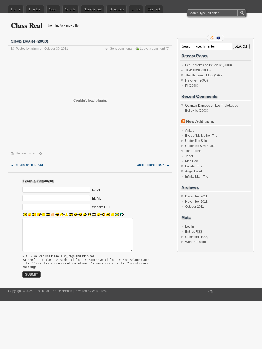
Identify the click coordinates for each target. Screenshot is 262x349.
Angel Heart (193, 171)
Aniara (189, 130)
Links (136, 9)
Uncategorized (26, 153)
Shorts (70, 9)
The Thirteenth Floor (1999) (204, 75)
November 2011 (196, 201)
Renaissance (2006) (27, 165)
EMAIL (96, 198)
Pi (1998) (191, 85)
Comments (196, 237)
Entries (193, 232)
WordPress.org (195, 242)
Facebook (218, 37)
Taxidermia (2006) (198, 70)
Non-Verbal (92, 9)
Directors (116, 9)
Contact (154, 9)
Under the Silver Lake (200, 146)
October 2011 (194, 206)
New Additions (200, 121)
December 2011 (196, 196)
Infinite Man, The (196, 176)
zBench (67, 291)
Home (16, 9)
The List (34, 9)
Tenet (189, 156)
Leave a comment (152, 48)
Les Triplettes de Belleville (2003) (208, 65)
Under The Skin (196, 141)
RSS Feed (212, 37)
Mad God (191, 161)
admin (34, 48)
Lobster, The (193, 166)
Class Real (26, 25)
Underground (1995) (153, 165)
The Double (193, 151)
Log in (189, 226)
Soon (53, 9)
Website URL (101, 207)
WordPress (99, 291)
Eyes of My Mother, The (201, 135)
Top (212, 292)
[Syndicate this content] (183, 121)
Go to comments (121, 48)
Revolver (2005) (196, 80)
